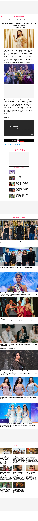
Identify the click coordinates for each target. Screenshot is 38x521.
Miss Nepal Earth (18, 144)
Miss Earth (7, 144)
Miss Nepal (12, 144)
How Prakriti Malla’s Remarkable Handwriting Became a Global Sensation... (22, 172)
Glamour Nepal (22, 27)
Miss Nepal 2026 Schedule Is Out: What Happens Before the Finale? (16, 423)
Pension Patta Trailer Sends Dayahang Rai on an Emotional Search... (21, 177)
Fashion (4, 19)
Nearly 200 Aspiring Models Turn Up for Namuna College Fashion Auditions (18, 267)
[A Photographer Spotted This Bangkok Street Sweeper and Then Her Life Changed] (12, 184)
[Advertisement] (19, 7)
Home (1, 19)
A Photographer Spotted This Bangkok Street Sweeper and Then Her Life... (22, 183)
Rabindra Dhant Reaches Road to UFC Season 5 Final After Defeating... (22, 189)
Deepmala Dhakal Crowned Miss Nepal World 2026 (12, 292)
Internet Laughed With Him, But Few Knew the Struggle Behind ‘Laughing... (22, 195)
